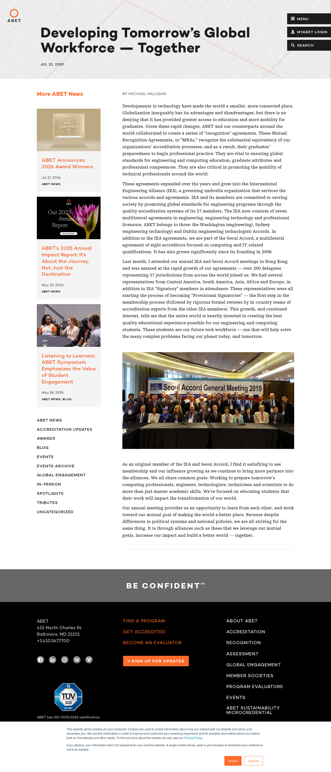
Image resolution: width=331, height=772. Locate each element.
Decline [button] (254, 761)
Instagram (64, 659)
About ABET (242, 620)
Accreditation (245, 631)
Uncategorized (55, 511)
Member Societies (250, 675)
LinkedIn (52, 659)
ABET (14, 15)
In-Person (49, 484)
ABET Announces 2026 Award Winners (67, 163)
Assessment (242, 653)
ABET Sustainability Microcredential (253, 710)
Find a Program (144, 620)
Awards (46, 438)
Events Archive (56, 465)
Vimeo (89, 659)
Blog (67, 399)
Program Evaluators (254, 686)
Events (45, 456)
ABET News (51, 184)
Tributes (47, 502)
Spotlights (50, 493)
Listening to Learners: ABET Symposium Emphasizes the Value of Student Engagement (69, 369)
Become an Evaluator (152, 642)
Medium (76, 659)
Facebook (40, 659)
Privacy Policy (193, 738)
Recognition (243, 642)
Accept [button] (233, 761)
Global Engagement (61, 474)
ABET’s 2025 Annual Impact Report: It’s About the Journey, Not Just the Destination (67, 261)
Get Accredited (144, 631)
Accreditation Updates (65, 429)
